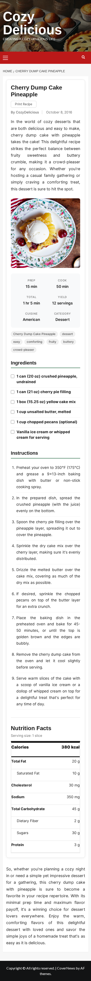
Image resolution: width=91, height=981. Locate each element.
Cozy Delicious (32, 23)
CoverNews (66, 968)
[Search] (83, 57)
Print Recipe (23, 104)
